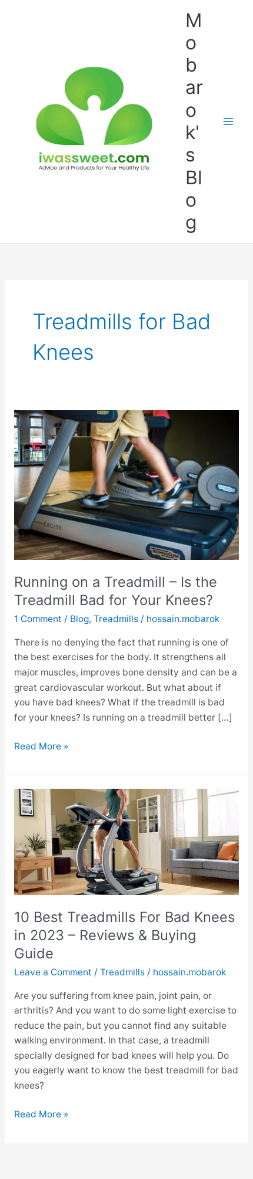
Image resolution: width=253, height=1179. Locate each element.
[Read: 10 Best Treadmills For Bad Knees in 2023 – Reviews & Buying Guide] (126, 841)
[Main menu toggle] (228, 121)
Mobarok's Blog (194, 121)
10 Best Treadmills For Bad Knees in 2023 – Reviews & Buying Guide (124, 935)
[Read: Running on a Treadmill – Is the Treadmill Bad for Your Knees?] (126, 484)
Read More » (41, 747)
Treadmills (116, 618)
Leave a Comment (53, 972)
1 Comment (38, 618)
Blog (79, 618)
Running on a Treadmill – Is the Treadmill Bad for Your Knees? (115, 591)
